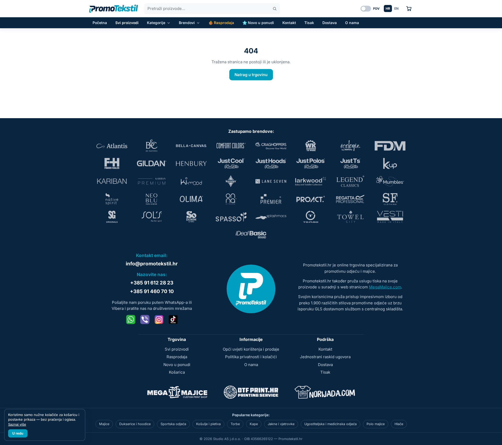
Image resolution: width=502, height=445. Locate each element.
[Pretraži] (274, 8)
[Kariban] (111, 181)
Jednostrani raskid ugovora (325, 356)
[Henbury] (191, 163)
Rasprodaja (224, 22)
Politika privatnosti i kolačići (251, 356)
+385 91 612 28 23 (151, 283)
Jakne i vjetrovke (281, 424)
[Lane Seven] (270, 181)
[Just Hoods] (270, 163)
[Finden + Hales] (111, 163)
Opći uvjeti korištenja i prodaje (251, 349)
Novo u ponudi (261, 22)
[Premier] (270, 199)
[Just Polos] (310, 163)
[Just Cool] (231, 163)
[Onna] (231, 199)
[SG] (111, 217)
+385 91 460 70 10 (152, 291)
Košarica (177, 372)
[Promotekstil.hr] (113, 8)
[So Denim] (191, 217)
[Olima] (191, 199)
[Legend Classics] (350, 181)
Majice (104, 424)
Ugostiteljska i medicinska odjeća (330, 424)
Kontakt (289, 22)
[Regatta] (350, 199)
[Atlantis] (111, 146)
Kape (254, 424)
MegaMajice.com (385, 286)
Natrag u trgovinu (251, 74)
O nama (352, 22)
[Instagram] (158, 319)
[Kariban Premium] (151, 181)
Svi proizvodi (127, 22)
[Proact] (310, 199)
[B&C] (151, 146)
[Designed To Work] (310, 146)
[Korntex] (231, 181)
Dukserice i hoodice (135, 424)
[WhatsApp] (130, 319)
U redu (17, 433)
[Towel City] (350, 217)
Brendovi (187, 22)
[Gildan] (151, 163)
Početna (100, 22)
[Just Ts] (350, 163)
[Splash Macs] (270, 217)
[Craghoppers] (270, 146)
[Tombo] (310, 217)
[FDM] (390, 146)
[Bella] (191, 146)
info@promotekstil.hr (152, 264)
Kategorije (156, 22)
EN (396, 8)
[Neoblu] (151, 199)
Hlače (399, 424)
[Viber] (144, 319)
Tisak (309, 22)
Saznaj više (17, 424)
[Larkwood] (310, 181)
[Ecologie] (350, 146)
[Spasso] (231, 217)
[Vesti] (390, 217)
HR (388, 8)
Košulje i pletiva (208, 424)
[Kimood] (191, 181)
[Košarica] (408, 8)
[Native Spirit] (111, 199)
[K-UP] (390, 163)
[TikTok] (173, 319)
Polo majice (376, 424)
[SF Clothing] (390, 199)
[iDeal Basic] (251, 235)
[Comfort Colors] (231, 146)
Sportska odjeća (173, 424)
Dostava (329, 22)
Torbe (235, 424)
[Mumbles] (390, 181)
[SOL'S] (151, 217)
